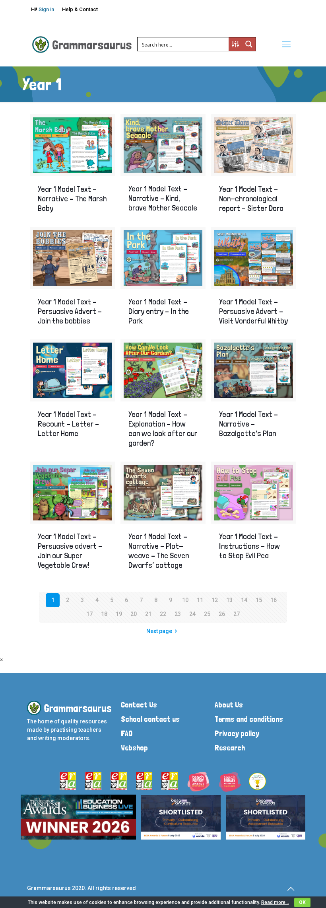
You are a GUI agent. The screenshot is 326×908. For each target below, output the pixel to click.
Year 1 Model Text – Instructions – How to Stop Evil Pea (249, 546)
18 (104, 614)
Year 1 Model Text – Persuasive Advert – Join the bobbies (70, 311)
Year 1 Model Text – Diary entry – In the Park (158, 311)
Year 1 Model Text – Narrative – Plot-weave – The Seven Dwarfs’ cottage (158, 551)
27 (236, 614)
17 (89, 614)
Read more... (275, 902)
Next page (159, 631)
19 (119, 614)
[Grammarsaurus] (82, 44)
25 (207, 614)
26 (222, 614)
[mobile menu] (286, 44)
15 (259, 600)
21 (148, 614)
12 (215, 600)
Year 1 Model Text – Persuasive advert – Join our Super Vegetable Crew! (70, 551)
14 (244, 600)
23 (178, 614)
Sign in (46, 9)
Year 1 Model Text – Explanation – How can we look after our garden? (162, 428)
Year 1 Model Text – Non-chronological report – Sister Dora (251, 198)
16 (273, 600)
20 (133, 614)
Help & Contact (80, 9)
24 (192, 614)
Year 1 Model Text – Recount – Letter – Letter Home (68, 423)
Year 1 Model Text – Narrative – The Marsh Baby (72, 198)
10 (185, 600)
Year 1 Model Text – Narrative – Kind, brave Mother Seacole (162, 198)
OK (302, 902)
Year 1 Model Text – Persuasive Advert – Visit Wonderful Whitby (253, 311)
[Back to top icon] (290, 889)
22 (163, 614)
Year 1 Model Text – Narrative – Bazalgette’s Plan (248, 423)
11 (200, 600)
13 (229, 600)
